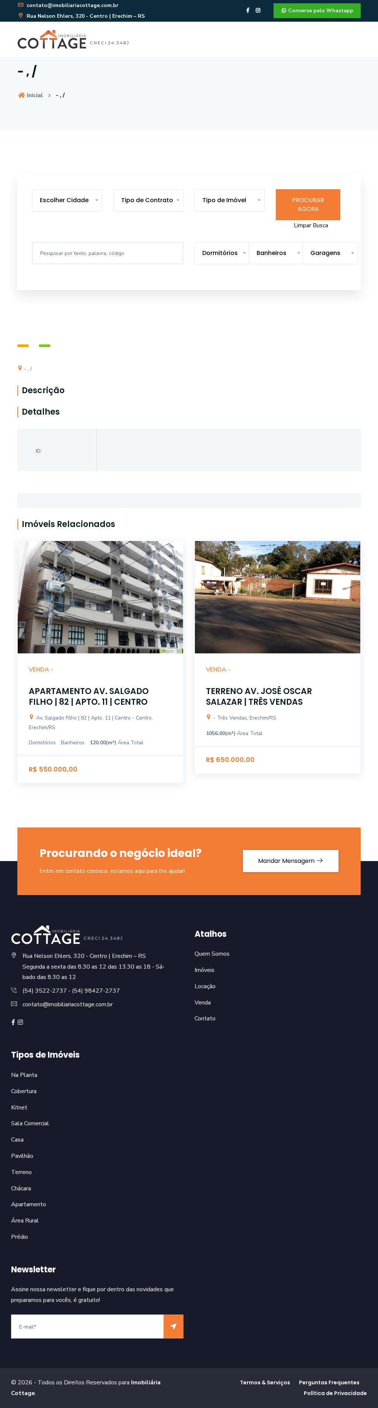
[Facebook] (248, 10)
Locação (205, 986)
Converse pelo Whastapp (320, 10)
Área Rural (25, 1221)
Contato (205, 1018)
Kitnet (19, 1107)
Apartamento (28, 1204)
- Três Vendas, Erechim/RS (244, 717)
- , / (27, 369)
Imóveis (204, 970)
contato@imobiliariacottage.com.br (71, 5)
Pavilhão (22, 1156)
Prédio (19, 1237)
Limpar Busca (311, 225)
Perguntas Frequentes (329, 1382)
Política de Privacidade (335, 1393)
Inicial (34, 95)
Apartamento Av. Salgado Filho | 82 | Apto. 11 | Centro (89, 697)
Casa (17, 1140)
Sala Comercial (30, 1123)
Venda (203, 1003)
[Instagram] (258, 10)
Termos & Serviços (265, 1382)
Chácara (21, 1188)
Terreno (21, 1172)
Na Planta (24, 1075)
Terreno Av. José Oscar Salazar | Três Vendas (259, 697)
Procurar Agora (308, 204)
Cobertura (24, 1091)
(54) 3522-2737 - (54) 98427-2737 (71, 991)
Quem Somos (212, 954)
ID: (39, 451)
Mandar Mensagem (287, 861)
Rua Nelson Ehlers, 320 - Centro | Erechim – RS (85, 16)
